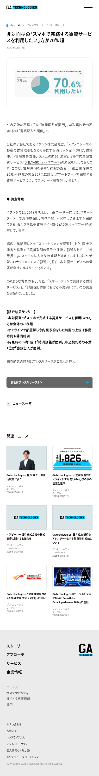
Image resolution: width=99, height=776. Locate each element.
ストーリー (15, 646)
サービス (13, 663)
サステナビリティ (17, 693)
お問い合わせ (13, 724)
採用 (9, 704)
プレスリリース (35, 25)
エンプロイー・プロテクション (22, 757)
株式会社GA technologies (86, 650)
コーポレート (57, 25)
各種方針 (11, 731)
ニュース (15, 25)
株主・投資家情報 (18, 699)
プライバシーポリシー (18, 744)
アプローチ (15, 654)
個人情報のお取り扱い (18, 750)
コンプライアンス (15, 737)
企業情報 (14, 672)
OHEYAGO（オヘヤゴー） (42, 162)
